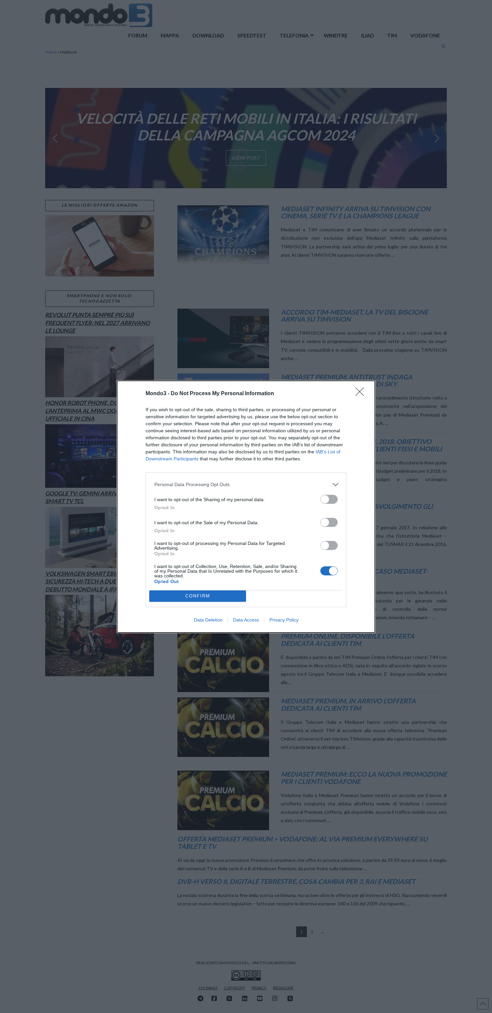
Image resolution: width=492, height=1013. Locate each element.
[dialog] (246, 507)
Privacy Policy (284, 620)
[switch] (329, 499)
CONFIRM (197, 595)
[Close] (361, 393)
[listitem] (246, 484)
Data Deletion (208, 620)
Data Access (246, 620)
